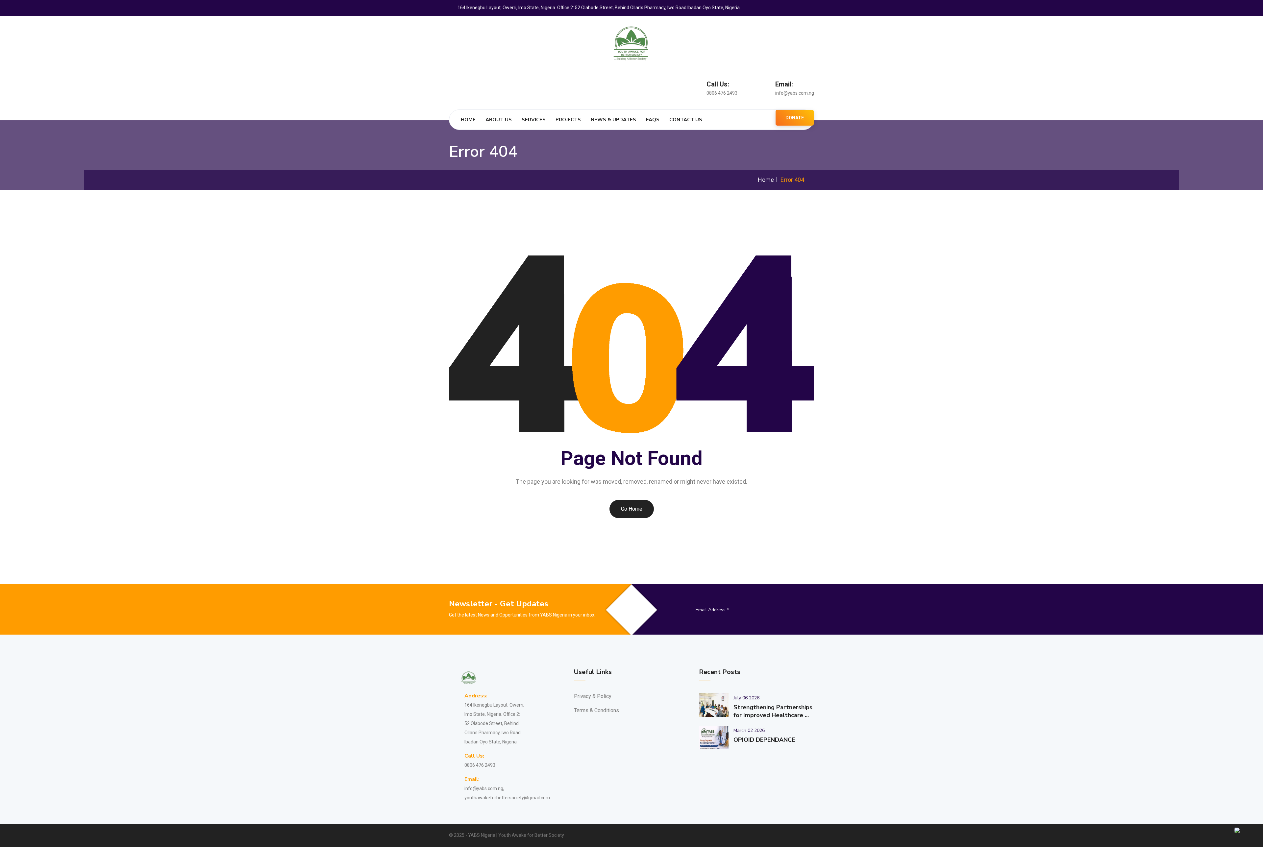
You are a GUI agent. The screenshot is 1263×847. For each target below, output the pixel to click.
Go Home (631, 509)
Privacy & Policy (592, 696)
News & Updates (613, 119)
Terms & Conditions (596, 710)
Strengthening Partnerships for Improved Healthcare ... (772, 711)
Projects (568, 119)
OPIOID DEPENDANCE (764, 740)
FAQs (652, 119)
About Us (498, 119)
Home (468, 119)
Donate (794, 117)
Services (534, 119)
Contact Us (685, 119)
